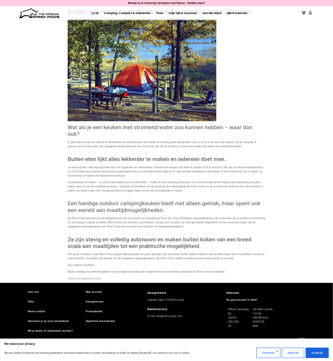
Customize (268, 352)
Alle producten (237, 13)
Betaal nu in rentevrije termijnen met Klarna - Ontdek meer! (166, 3)
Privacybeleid (94, 311)
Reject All (293, 352)
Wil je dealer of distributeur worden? (50, 330)
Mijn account (94, 291)
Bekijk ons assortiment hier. (84, 278)
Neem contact (36, 311)
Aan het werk (211, 13)
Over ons (33, 291)
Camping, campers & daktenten (127, 13)
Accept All (317, 352)
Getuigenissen (95, 301)
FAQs (31, 301)
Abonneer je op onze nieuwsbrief (48, 321)
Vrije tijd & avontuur (182, 13)
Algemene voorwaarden (100, 321)
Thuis (159, 13)
